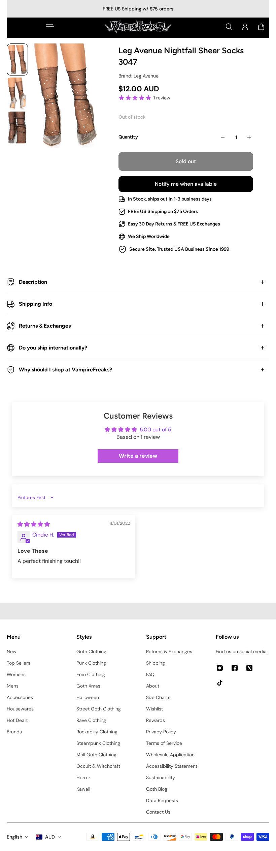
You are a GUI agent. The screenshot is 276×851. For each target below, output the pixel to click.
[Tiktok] (219, 682)
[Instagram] (219, 668)
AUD (50, 837)
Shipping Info (35, 304)
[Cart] (261, 26)
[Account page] (245, 26)
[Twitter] (249, 668)
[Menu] (49, 26)
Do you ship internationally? (53, 347)
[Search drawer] (229, 26)
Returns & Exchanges (45, 326)
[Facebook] (234, 668)
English (14, 837)
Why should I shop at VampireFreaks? (65, 369)
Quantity (128, 137)
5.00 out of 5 (155, 429)
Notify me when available (186, 184)
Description (33, 282)
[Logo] (138, 26)
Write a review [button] (138, 455)
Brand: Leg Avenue (138, 76)
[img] (34, 524)
